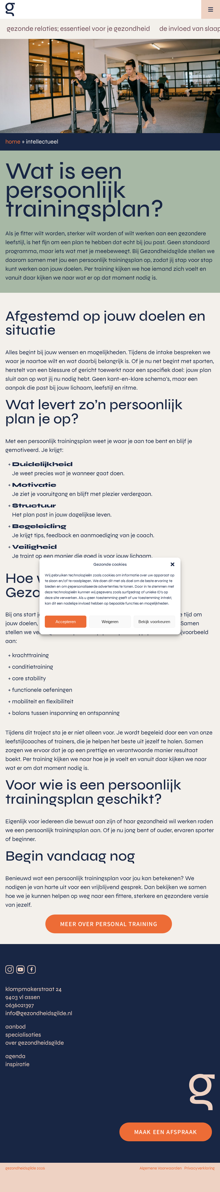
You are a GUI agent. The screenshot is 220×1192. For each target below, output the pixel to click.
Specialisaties (23, 1035)
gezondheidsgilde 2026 (25, 1168)
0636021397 (19, 1005)
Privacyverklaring (199, 1168)
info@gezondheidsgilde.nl (38, 1013)
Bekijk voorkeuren (154, 621)
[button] (172, 564)
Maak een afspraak (165, 1132)
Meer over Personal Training (108, 924)
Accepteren (66, 621)
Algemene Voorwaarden (161, 1168)
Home (12, 141)
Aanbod (15, 1027)
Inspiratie (17, 1064)
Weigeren (110, 621)
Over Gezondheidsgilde (34, 1043)
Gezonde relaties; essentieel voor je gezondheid (78, 28)
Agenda (15, 1056)
